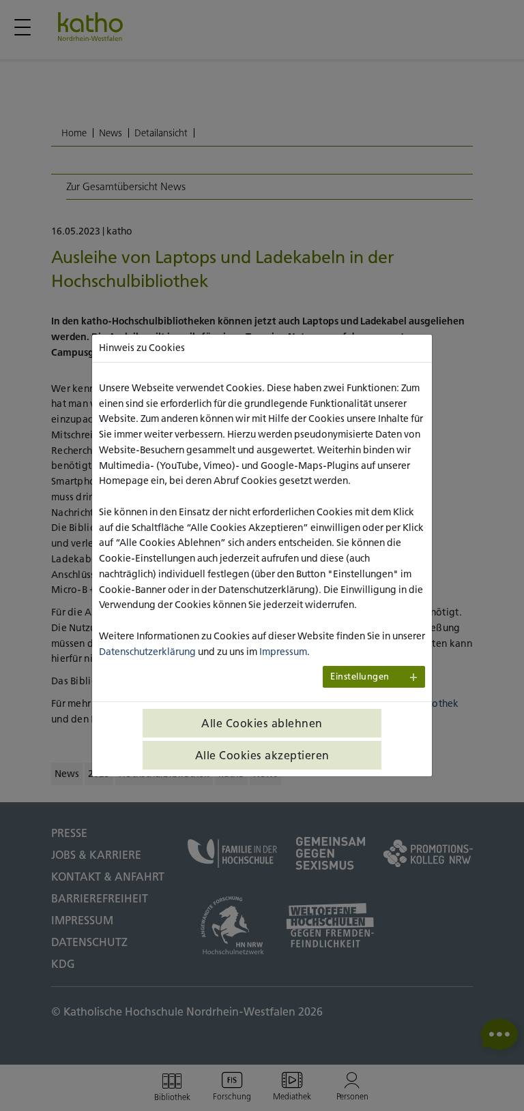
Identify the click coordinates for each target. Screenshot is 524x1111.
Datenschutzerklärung (147, 651)
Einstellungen (360, 676)
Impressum (283, 651)
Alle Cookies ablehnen (262, 723)
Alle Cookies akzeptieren (262, 755)
